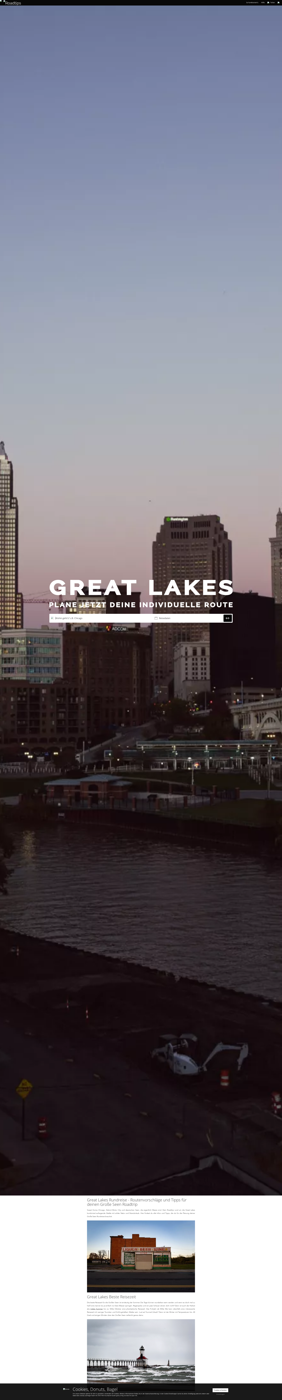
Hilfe (263, 2)
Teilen (272, 2)
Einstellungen (220, 1394)
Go (228, 618)
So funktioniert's (252, 2)
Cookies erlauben (220, 1390)
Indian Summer (97, 1309)
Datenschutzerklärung (152, 1394)
